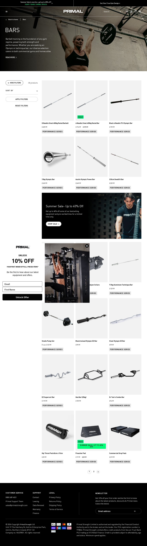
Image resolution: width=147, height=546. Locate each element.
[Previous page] (85, 471)
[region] (22, 93)
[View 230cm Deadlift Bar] (125, 157)
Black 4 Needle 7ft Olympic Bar (120, 123)
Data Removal (38, 505)
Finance (36, 513)
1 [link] (89, 471)
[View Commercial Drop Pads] (125, 431)
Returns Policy (55, 501)
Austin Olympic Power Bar (85, 179)
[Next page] (98, 471)
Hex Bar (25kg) (81, 397)
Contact (36, 497)
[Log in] (131, 11)
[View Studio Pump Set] (58, 318)
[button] (7, 11)
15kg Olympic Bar (48, 179)
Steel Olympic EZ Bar (117, 341)
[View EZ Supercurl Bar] (58, 374)
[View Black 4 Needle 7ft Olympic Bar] (125, 100)
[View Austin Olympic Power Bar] (92, 157)
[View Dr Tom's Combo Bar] (125, 374)
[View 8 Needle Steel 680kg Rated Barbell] (58, 100)
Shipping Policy (55, 505)
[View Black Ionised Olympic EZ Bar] (92, 318)
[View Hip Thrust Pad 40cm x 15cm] (58, 431)
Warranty (36, 509)
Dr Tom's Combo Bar (116, 397)
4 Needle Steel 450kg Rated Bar (87, 123)
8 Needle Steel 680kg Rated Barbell (55, 123)
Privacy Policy (55, 497)
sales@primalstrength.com (16, 505)
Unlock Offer (22, 297)
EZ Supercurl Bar (48, 397)
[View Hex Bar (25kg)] (92, 374)
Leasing (36, 501)
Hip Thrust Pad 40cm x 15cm (52, 453)
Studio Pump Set (48, 341)
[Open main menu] (7, 11)
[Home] (74, 11)
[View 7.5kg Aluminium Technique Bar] (125, 262)
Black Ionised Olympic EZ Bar (86, 341)
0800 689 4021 (11, 497)
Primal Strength (25, 524)
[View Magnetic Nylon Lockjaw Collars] (92, 262)
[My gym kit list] (135, 11)
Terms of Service (56, 509)
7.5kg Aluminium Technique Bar (121, 285)
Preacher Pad (81, 453)
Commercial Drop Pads (117, 453)
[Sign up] (135, 511)
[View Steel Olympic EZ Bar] (125, 318)
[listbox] (22, 91)
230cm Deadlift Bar (116, 179)
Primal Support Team (14, 501)
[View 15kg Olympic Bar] (58, 157)
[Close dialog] (87, 246)
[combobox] (112, 11)
